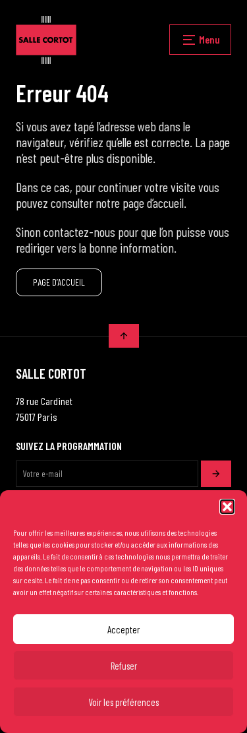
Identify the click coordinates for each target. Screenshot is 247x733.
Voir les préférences (123, 702)
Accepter (123, 629)
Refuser (124, 666)
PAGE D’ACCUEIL (59, 282)
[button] (227, 506)
